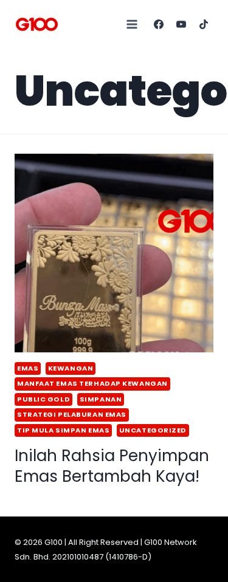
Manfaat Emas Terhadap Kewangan (92, 383)
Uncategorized (153, 430)
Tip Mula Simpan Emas (63, 430)
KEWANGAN (70, 368)
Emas (27, 368)
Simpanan (101, 399)
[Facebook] (158, 24)
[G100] (37, 24)
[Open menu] (132, 24)
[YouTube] (181, 24)
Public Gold (43, 399)
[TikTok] (203, 24)
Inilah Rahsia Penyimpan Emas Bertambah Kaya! (112, 466)
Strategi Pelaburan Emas (71, 414)
